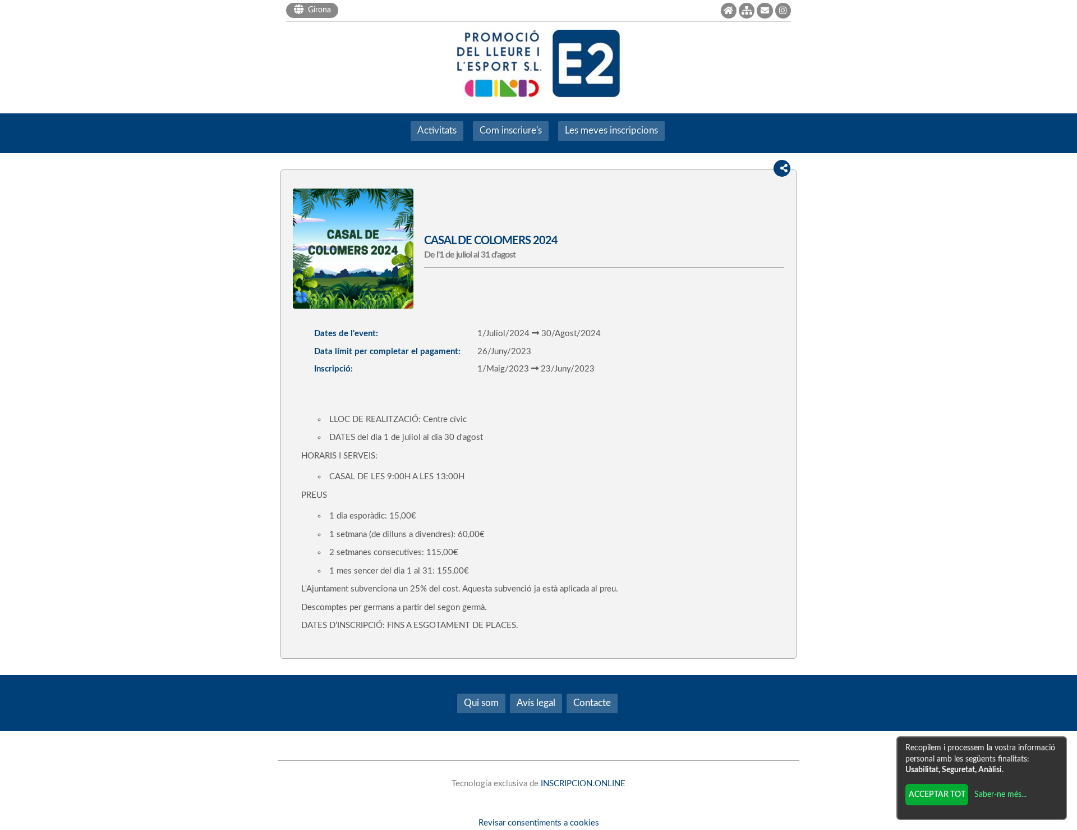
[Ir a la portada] (729, 11)
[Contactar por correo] (764, 11)
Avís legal (536, 703)
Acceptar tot (937, 795)
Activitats (437, 130)
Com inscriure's (511, 130)
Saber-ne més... (1000, 795)
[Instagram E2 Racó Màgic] (783, 11)
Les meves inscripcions (611, 130)
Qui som (481, 703)
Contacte (592, 703)
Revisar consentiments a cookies (538, 823)
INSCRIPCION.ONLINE (583, 783)
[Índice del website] (746, 11)
